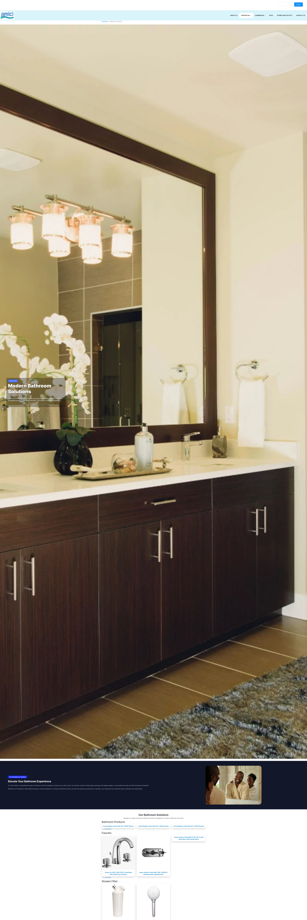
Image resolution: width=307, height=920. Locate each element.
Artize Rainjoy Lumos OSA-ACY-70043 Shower (188, 826)
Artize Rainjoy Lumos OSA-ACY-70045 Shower (118, 826)
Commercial (259, 15)
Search (298, 4)
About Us (233, 15)
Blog (271, 15)
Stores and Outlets (284, 15)
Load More (107, 829)
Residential (245, 15)
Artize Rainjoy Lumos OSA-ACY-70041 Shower (153, 826)
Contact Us (300, 15)
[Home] (7, 15)
